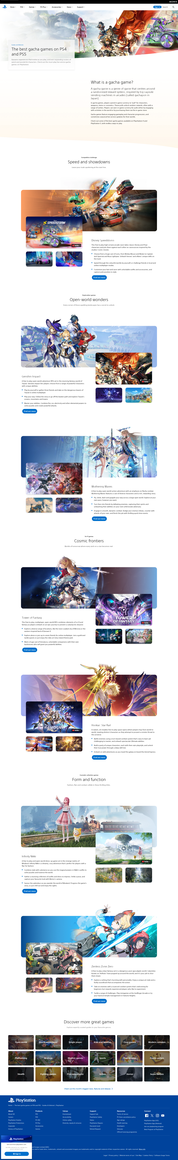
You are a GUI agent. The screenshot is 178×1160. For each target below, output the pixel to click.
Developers (121, 1126)
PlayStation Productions (16, 1123)
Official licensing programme (127, 1132)
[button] (54, 232)
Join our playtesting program (154, 1126)
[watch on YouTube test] (76, 245)
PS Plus (43, 7)
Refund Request (95, 1129)
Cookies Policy (148, 1155)
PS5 (21, 7)
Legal (105, 1155)
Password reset (95, 1126)
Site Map (139, 1155)
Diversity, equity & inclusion (72, 1123)
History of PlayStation (15, 1129)
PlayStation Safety (96, 1117)
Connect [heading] (147, 1111)
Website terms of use (127, 1155)
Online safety (67, 1120)
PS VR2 (37, 1120)
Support (80, 7)
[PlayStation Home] (4, 7)
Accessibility (67, 1117)
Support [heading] (93, 1111)
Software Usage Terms (162, 1155)
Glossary (120, 1129)
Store (12, 7)
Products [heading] (38, 1111)
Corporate (11, 1126)
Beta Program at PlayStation (153, 1129)
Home (10, 1105)
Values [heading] (65, 1111)
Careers (10, 1117)
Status (92, 1120)
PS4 (36, 1117)
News (69, 7)
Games (31, 7)
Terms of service (122, 1114)
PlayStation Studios (14, 1120)
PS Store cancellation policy (126, 1117)
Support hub (94, 1114)
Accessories (56, 7)
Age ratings (121, 1120)
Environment (67, 1114)
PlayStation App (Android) (153, 1123)
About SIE (11, 1114)
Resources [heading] (121, 1111)
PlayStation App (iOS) (151, 1120)
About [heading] (10, 1111)
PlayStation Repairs (96, 1123)
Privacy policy (113, 1155)
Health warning (122, 1123)
